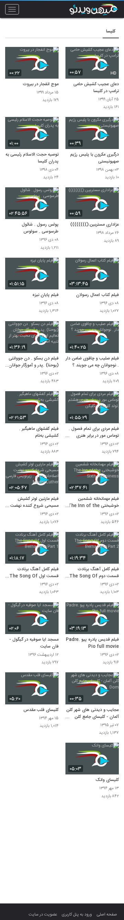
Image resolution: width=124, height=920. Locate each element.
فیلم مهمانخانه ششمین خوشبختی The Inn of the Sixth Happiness (93, 503)
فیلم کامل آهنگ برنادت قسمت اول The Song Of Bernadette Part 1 (34, 573)
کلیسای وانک (107, 780)
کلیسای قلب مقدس (41, 710)
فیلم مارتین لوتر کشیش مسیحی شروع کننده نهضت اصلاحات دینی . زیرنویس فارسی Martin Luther (34, 503)
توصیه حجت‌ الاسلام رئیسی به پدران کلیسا (32, 158)
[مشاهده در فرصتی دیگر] (110, 56)
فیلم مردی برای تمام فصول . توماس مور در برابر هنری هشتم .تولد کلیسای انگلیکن (94, 432)
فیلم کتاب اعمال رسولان (97, 295)
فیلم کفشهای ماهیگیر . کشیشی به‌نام (39, 432)
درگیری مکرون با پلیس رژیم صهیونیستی (94, 158)
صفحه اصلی (106, 914)
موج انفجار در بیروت (41, 84)
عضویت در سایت (43, 914)
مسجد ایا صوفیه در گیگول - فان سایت (34, 643)
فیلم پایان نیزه (45, 295)
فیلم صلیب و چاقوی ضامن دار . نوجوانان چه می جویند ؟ (92, 362)
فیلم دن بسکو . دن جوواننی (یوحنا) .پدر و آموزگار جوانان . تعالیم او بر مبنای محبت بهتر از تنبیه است (32, 362)
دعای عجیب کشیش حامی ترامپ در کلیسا (96, 88)
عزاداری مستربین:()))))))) (94, 224)
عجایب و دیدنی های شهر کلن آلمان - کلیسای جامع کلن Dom (92, 714)
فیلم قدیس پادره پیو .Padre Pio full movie (92, 643)
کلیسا (110, 31)
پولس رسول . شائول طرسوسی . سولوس (40, 228)
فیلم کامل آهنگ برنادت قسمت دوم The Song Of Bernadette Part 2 (94, 573)
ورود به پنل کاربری (77, 914)
